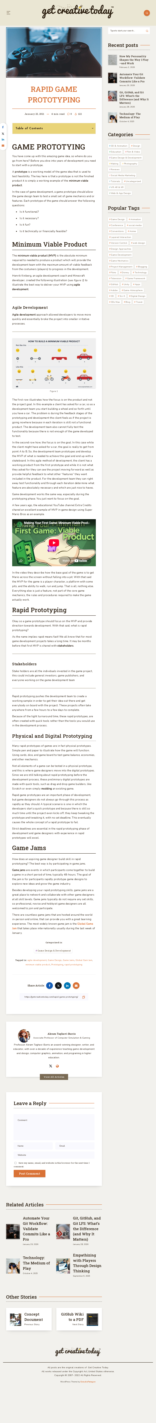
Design (136, 145)
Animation (135, 219)
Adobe (114, 290)
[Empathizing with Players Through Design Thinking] (63, 1265)
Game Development (121, 254)
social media (135, 225)
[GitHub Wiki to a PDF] (79, 1319)
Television (116, 278)
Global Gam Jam (84, 960)
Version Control (119, 243)
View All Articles (54, 1077)
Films (113, 272)
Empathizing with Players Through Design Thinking (87, 1263)
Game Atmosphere (133, 290)
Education (116, 151)
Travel (139, 302)
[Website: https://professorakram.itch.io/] (57, 1066)
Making (114, 163)
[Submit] (147, 30)
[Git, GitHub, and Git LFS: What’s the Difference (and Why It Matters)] (63, 1231)
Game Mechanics (119, 260)
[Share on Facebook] (49, 985)
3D (112, 296)
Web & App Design (121, 193)
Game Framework (136, 278)
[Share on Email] (76, 985)
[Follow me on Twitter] (50, 1066)
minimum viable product (38, 964)
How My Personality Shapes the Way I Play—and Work (134, 60)
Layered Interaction (121, 237)
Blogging (142, 266)
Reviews (115, 169)
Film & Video (133, 151)
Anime (132, 231)
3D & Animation (119, 145)
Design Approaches (121, 248)
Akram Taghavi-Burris (62, 1033)
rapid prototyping (73, 964)
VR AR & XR (117, 187)
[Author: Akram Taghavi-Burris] (24, 1035)
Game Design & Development (54, 950)
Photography (130, 163)
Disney (125, 272)
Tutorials (115, 181)
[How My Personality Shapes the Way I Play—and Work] (112, 59)
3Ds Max (115, 302)
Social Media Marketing (123, 175)
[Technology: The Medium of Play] (13, 1265)
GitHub (114, 284)
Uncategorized (133, 181)
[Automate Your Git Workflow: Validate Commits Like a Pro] (13, 1231)
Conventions (117, 231)
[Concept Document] (29, 1319)
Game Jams (68, 960)
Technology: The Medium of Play (36, 1263)
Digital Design (138, 296)
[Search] (147, 13)
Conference (117, 225)
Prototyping (57, 964)
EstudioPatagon (88, 1382)
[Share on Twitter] (58, 985)
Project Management (121, 266)
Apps (137, 284)
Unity (126, 284)
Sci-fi (122, 296)
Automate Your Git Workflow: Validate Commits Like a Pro (36, 1229)
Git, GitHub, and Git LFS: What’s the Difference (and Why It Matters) (87, 1229)
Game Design (55, 960)
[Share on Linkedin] (67, 985)
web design (139, 243)
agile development (37, 960)
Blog (128, 302)
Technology (141, 272)
